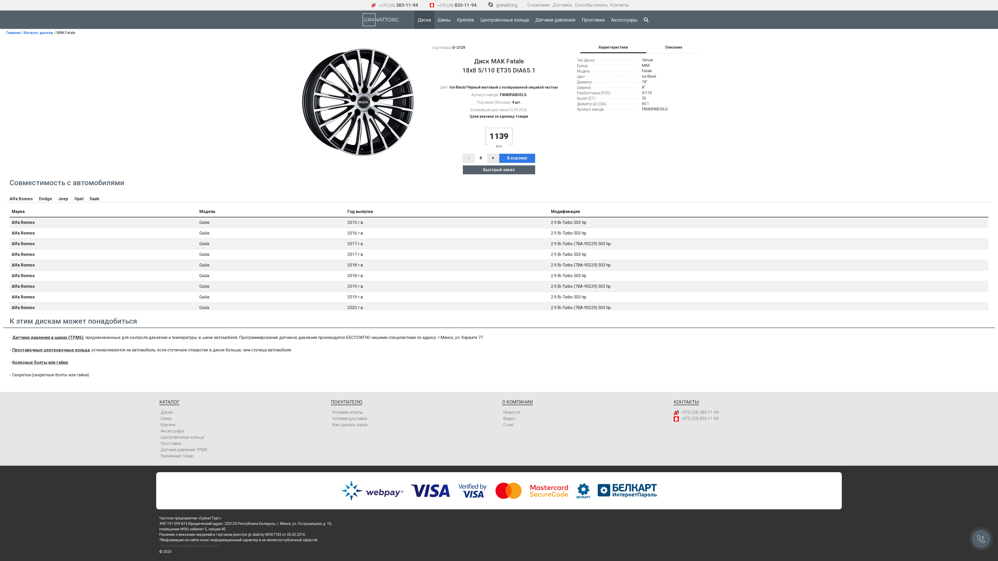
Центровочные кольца (504, 20)
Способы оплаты (591, 5)
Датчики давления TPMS (184, 449)
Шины (444, 20)
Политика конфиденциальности (190, 545)
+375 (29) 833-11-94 (700, 418)
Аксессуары (624, 20)
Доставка (562, 5)
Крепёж (465, 20)
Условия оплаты (347, 412)
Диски (424, 20)
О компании (538, 5)
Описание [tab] (673, 47)
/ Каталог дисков (37, 33)
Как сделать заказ (350, 424)
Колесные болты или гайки (40, 362)
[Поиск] (646, 20)
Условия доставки (349, 418)
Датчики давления (555, 20)
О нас (508, 424)
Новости (511, 412)
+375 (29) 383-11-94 (700, 412)
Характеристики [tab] (613, 47)
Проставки (593, 20)
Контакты (619, 5)
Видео (509, 418)
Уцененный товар (177, 455)
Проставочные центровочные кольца (51, 350)
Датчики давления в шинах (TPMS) (47, 337)
